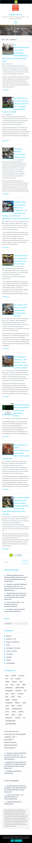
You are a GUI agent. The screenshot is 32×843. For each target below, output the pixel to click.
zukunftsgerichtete (10, 720)
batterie (23, 68)
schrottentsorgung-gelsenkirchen (10, 173)
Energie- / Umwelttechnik (9, 223)
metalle (4, 227)
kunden (13, 696)
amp (6, 678)
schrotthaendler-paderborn (14, 378)
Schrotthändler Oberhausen (17, 524)
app (11, 678)
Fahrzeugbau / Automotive (13, 648)
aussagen (17, 678)
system (13, 714)
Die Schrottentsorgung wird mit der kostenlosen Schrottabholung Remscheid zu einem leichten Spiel (15, 53)
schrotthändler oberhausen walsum (20, 528)
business (14, 681)
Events (8, 645)
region (13, 705)
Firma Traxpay (18, 418)
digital (24, 684)
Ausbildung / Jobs (11, 639)
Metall (7, 374)
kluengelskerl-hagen (13, 465)
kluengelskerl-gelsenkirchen (15, 166)
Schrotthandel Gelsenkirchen (9, 175)
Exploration (18, 690)
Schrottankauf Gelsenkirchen (9, 169)
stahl (14, 229)
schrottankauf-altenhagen (12, 469)
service (7, 711)
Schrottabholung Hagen (7, 467)
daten (18, 684)
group (6, 693)
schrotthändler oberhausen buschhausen (11, 526)
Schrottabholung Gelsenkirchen (9, 167)
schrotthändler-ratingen (12, 330)
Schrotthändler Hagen (18, 473)
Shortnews (9, 657)
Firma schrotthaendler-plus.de (22, 221)
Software (8, 660)
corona (12, 684)
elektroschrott (8, 225)
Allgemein (26, 418)
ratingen (19, 322)
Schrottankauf (20, 167)
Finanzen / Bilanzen (11, 651)
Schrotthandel (5, 73)
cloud (20, 681)
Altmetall (14, 68)
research (19, 705)
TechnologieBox (12, 781)
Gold (25, 690)
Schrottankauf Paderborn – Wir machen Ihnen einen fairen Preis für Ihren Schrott (20, 362)
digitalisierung (9, 687)
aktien (7, 675)
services (14, 711)
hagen (7, 465)
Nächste (19, 555)
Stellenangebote (10, 663)
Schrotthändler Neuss (7, 229)
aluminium (18, 68)
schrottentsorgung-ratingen (8, 328)
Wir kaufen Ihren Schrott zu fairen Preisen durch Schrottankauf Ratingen (20, 310)
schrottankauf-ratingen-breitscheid (15, 326)
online (7, 705)
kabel (26, 68)
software (21, 711)
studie (7, 714)
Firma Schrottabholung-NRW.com (11, 65)
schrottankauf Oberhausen (14, 274)
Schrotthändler (19, 175)
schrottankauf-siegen (11, 122)
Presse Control (15, 14)
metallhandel (13, 69)
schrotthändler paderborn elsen (17, 380)
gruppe (13, 693)
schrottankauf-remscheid (13, 71)
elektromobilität (20, 687)
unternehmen (8, 717)
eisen (3, 225)
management (8, 702)
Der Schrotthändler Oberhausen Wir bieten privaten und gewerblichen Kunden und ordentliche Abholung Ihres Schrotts (15, 506)
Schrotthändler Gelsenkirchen (9, 177)
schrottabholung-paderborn (15, 374)
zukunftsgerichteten (10, 723)
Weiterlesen (5, 90)
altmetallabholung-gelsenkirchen (19, 163)
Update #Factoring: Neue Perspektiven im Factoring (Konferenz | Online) (21, 410)
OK (12, 840)
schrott (18, 69)
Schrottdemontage (24, 71)
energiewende (9, 690)
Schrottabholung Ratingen (8, 324)
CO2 (6, 684)
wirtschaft (17, 717)
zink (23, 73)
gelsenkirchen (5, 166)
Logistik (7, 699)
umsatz (20, 714)
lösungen (14, 699)
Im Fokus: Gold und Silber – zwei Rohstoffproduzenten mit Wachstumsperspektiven (14, 604)
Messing (8, 69)
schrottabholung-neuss (11, 227)
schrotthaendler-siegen (7, 124)
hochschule (20, 693)
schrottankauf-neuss (22, 227)
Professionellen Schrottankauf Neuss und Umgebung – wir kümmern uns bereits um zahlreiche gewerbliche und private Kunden (16, 210)
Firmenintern (9, 654)
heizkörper (14, 225)
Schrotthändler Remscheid (15, 73)
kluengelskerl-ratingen (12, 322)
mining (24, 702)
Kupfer (3, 69)
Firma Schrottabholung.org (10, 161)
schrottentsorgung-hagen (8, 471)
